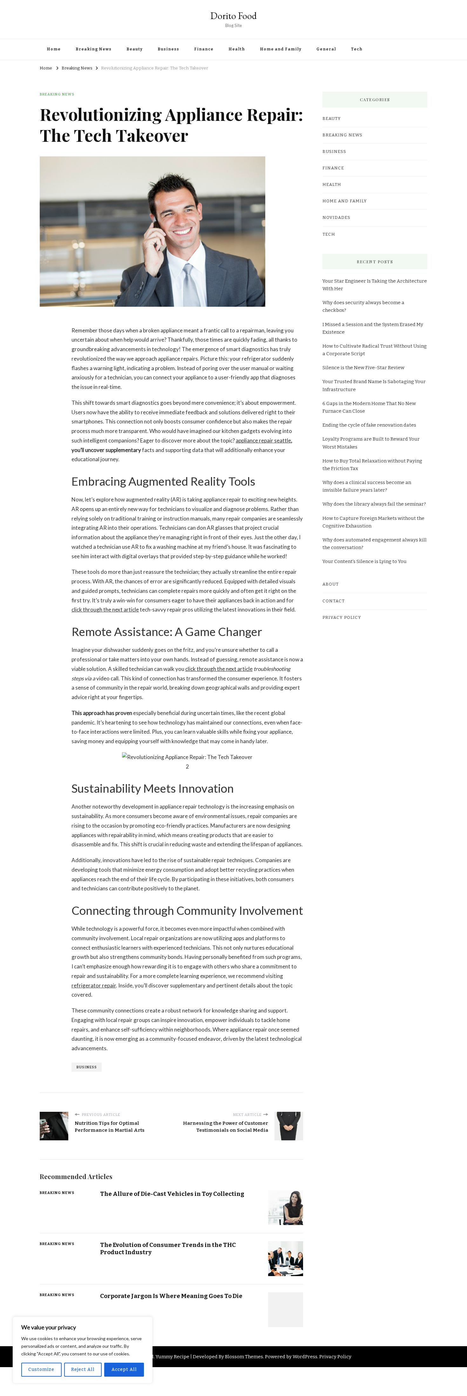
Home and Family (280, 49)
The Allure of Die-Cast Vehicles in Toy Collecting (172, 1193)
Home (54, 49)
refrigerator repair (93, 985)
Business (168, 49)
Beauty (134, 49)
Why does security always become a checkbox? (363, 306)
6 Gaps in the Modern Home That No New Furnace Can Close (369, 407)
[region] (82, 1350)
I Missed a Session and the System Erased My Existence (372, 328)
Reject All (83, 1369)
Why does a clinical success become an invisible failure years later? (366, 486)
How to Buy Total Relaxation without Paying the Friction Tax (372, 464)
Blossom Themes (244, 1357)
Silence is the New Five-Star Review (363, 367)
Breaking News (94, 49)
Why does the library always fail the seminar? (374, 504)
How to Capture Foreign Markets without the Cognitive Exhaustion (373, 522)
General (326, 49)
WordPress (305, 1357)
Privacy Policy (341, 617)
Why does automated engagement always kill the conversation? (374, 543)
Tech (356, 49)
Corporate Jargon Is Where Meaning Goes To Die (171, 1296)
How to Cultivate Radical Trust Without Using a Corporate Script (374, 350)
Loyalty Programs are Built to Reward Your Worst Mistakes (371, 442)
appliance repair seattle (263, 440)
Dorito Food (233, 16)
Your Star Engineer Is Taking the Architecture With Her (374, 285)
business (86, 1067)
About (330, 584)
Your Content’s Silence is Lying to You (364, 561)
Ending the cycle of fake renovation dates (369, 425)
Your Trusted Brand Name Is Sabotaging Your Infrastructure (374, 385)
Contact (333, 601)
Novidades (336, 217)
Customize (41, 1369)
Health (236, 49)
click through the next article (105, 609)
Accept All (124, 1369)
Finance (203, 49)
